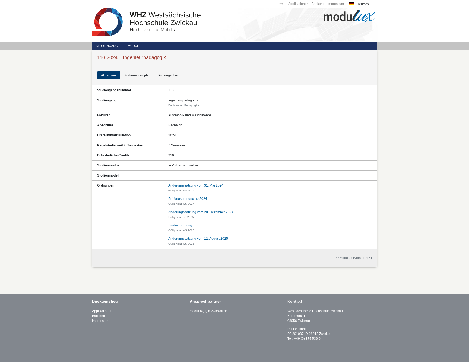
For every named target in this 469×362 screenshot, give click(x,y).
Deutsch (362, 4)
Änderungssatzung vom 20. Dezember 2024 (200, 212)
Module (134, 45)
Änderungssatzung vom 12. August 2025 (198, 239)
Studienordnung (180, 225)
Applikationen (298, 4)
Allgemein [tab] (108, 75)
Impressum (336, 4)
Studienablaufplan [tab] (137, 75)
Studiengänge (108, 45)
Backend (318, 4)
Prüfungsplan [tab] (168, 75)
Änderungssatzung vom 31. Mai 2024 (195, 185)
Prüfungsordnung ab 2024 (187, 199)
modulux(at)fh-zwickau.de (209, 311)
